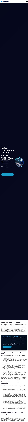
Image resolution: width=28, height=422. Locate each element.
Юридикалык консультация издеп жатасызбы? (7, 174)
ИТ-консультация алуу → (7, 346)
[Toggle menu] (27, 1)
